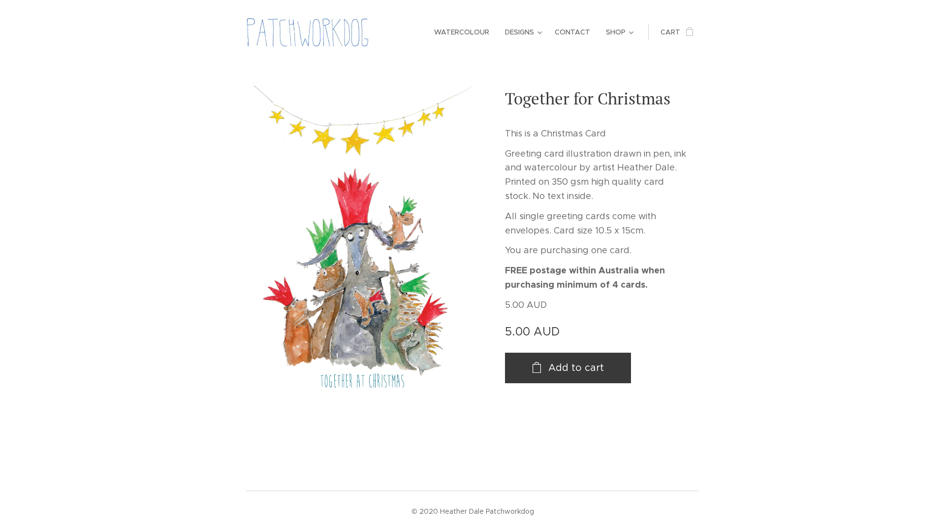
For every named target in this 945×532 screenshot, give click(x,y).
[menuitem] (464, 32)
